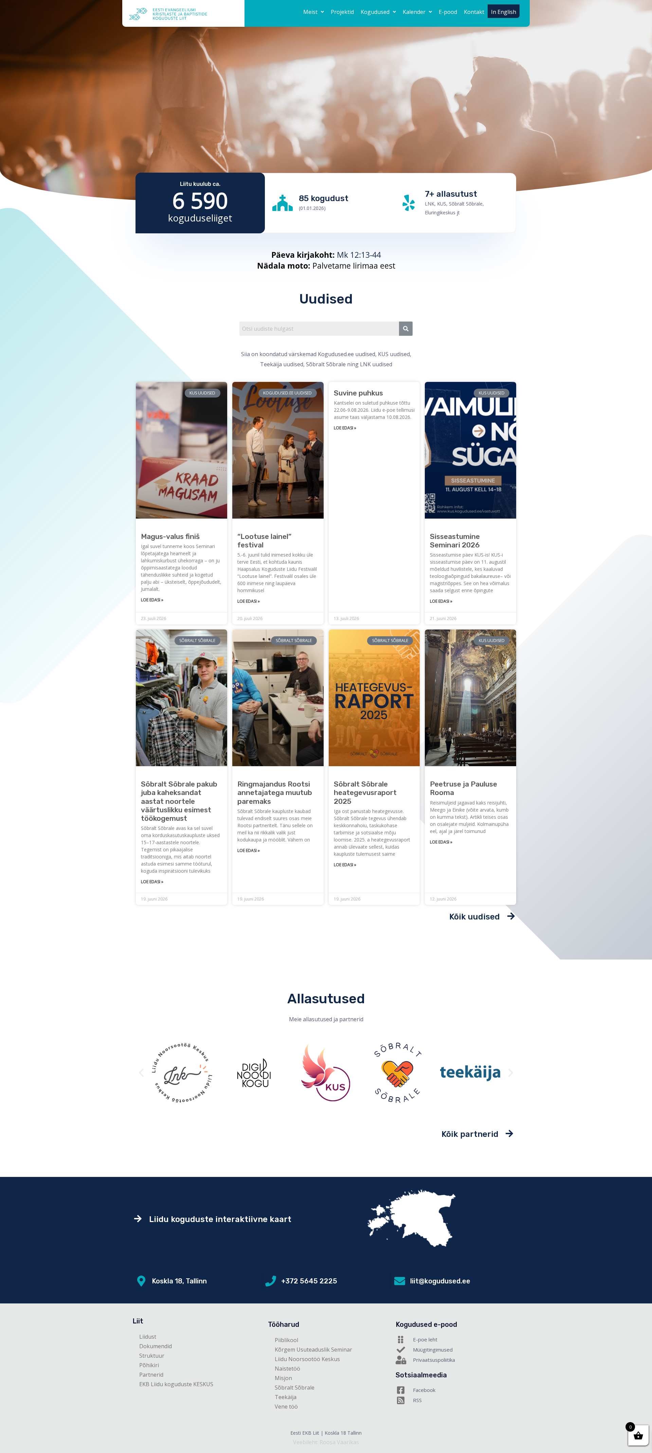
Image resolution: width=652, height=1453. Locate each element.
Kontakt (474, 12)
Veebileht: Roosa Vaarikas (326, 1442)
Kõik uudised (474, 917)
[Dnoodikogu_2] (182, 1073)
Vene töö (286, 1406)
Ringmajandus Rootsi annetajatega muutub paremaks (274, 792)
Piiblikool (286, 1340)
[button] (313, 11)
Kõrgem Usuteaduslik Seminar (313, 1349)
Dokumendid (155, 1346)
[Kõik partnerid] (509, 1133)
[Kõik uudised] (511, 916)
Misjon (283, 1378)
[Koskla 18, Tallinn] (141, 1281)
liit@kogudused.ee (440, 1281)
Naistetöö (287, 1368)
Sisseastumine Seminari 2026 (455, 540)
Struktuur (151, 1355)
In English (503, 12)
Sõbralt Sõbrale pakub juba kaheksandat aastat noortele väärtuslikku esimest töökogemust (179, 801)
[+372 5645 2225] (270, 1281)
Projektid (342, 12)
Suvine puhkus (358, 393)
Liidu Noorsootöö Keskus (307, 1359)
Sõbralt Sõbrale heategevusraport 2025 (365, 792)
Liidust (147, 1336)
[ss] (326, 1073)
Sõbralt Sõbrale (294, 1387)
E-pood (448, 12)
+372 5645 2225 (309, 1281)
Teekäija (285, 1397)
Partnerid (151, 1374)
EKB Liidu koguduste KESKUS (176, 1384)
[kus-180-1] (254, 1072)
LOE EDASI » (152, 600)
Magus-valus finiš (170, 536)
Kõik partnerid (470, 1134)
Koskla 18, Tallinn (179, 1281)
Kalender (414, 12)
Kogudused (375, 12)
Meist (310, 12)
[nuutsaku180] (470, 1072)
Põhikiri (149, 1365)
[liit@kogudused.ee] (399, 1281)
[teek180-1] (398, 1072)
